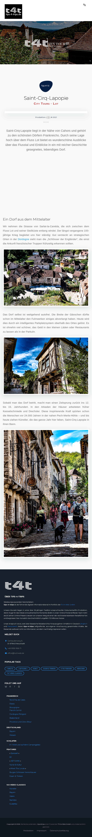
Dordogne (23, 239)
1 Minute (10, 669)
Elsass (11, 704)
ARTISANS (15, 761)
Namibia (12, 800)
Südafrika (13, 804)
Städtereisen (66, 669)
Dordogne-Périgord (17, 714)
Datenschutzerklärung (59, 831)
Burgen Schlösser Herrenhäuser (22, 772)
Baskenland (14, 718)
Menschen (81, 669)
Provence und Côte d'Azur (20, 722)
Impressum (41, 831)
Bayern (12, 731)
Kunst (35, 669)
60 (10, 757)
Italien (12, 796)
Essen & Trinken (49, 669)
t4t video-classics (14, 673)
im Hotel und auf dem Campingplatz (24, 745)
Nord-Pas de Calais (17, 700)
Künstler (12, 789)
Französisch (12, 626)
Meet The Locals (18, 768)
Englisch (84, 624)
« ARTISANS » (23, 669)
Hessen (12, 735)
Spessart (14, 753)
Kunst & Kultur (15, 765)
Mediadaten (28, 831)
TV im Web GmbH (68, 605)
